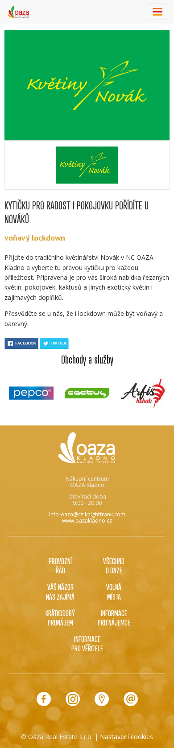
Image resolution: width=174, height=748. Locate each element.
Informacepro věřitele (87, 643)
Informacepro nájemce (114, 617)
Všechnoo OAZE (113, 565)
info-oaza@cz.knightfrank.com (87, 514)
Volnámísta (113, 591)
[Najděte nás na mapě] (102, 699)
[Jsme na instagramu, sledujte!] (73, 699)
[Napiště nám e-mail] (131, 699)
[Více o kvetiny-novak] (87, 165)
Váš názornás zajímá (60, 591)
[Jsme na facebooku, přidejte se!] (44, 699)
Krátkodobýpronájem (60, 617)
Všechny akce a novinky (87, 416)
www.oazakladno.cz (87, 520)
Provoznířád (60, 565)
